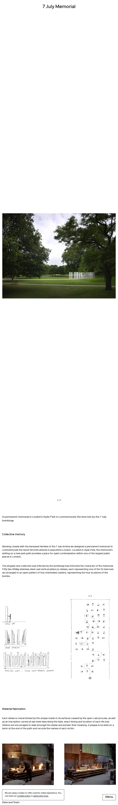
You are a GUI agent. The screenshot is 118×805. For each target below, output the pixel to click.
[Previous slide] (30, 259)
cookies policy (23, 796)
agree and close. (41, 796)
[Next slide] (87, 259)
